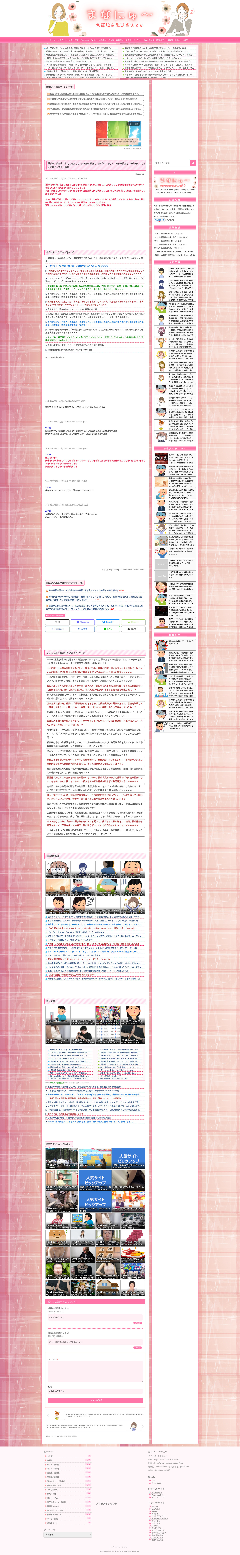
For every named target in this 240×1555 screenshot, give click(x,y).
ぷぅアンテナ (157, 1528)
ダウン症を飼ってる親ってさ (110, 1076)
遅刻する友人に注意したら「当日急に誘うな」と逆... (69, 1067)
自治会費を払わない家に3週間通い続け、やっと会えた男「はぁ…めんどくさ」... (80, 75)
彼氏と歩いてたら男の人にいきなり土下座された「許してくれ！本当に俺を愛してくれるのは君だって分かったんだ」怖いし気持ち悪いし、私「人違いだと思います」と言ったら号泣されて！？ (95, 688)
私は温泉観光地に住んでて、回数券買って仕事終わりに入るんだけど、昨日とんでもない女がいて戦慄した (93, 920)
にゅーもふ (156, 1523)
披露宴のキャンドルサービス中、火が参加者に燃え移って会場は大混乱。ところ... (80, 51)
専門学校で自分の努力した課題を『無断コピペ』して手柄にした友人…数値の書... (159, 65)
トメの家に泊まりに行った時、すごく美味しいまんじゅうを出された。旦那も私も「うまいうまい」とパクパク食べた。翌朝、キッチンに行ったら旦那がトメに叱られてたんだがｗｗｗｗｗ (95, 679)
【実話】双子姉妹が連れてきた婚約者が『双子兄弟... (119, 1064)
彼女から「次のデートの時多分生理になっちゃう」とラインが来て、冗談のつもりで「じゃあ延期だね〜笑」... (94, 936)
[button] (193, 163)
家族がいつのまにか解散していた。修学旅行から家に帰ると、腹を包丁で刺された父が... (85, 1087)
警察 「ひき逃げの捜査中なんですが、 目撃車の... (68, 1073)
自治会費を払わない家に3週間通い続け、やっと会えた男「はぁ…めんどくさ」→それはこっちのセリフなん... (94, 963)
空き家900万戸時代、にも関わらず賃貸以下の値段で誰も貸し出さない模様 (79, 1118)
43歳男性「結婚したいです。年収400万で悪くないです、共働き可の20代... (156, 48)
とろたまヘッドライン (160, 1518)
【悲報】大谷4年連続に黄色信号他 (63, 1070)
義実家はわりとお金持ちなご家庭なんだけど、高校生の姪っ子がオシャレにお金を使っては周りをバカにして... (94, 924)
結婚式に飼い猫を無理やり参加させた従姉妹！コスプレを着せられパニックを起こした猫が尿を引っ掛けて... (96, 104)
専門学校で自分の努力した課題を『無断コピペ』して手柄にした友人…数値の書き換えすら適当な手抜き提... (96, 114)
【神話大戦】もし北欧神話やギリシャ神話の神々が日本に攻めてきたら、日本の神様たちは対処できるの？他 (94, 1110)
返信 (138, 1323)
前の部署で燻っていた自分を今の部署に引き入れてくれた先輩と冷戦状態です (79, 48)
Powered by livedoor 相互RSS (57, 118)
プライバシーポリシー (120, 1547)
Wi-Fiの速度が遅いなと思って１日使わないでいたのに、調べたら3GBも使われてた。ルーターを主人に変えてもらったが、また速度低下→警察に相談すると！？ (94, 661)
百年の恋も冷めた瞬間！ (56, 615)
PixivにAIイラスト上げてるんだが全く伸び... (66, 1050)
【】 (183, 213)
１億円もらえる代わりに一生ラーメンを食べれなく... (69, 1053)
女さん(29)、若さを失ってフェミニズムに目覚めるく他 (148, 71)
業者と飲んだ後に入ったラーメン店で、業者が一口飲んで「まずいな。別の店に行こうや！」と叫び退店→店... (94, 979)
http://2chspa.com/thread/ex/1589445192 (127, 569)
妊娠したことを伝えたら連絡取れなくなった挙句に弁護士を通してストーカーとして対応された (88, 971)
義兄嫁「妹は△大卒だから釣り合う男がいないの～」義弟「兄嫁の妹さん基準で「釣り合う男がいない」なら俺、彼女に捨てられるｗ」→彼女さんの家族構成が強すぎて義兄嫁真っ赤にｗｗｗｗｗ (95, 779)
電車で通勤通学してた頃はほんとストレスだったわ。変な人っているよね (79, 959)
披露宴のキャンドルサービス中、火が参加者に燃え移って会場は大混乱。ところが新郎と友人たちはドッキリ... (94, 917)
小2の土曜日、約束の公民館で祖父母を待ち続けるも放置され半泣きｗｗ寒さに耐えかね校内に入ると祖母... (95, 109)
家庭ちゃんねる (157, 1540)
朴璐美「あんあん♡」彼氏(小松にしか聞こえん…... (119, 1073)
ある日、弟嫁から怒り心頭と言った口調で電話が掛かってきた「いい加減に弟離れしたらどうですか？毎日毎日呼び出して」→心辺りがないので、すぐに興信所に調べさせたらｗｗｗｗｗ (93, 788)
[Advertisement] (71, 138)
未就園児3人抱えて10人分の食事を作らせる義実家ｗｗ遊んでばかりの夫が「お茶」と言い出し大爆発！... (94, 99)
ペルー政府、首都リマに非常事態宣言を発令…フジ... (119, 1050)
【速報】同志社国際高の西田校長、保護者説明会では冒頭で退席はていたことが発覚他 (84, 1098)
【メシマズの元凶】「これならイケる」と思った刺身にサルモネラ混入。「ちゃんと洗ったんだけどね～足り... (94, 967)
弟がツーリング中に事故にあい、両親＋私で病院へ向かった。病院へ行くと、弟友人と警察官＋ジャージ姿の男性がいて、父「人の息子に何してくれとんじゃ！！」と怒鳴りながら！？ (95, 753)
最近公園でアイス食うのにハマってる (114, 1079)
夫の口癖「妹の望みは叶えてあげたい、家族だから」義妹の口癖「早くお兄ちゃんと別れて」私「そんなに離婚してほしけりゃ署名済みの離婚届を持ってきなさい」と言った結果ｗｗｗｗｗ (95, 670)
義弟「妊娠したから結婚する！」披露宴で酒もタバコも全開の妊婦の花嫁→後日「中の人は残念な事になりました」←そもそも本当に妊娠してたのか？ (95, 806)
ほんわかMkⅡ (157, 1492)
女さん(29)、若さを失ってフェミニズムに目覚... (67, 1058)
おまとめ (155, 1514)
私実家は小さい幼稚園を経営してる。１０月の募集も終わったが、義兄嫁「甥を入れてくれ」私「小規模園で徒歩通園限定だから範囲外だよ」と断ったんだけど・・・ (95, 744)
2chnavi (155, 1507)
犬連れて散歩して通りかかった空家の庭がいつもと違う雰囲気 (72, 71)
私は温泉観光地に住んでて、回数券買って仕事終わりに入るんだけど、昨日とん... (80, 55)
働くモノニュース (158, 1497)
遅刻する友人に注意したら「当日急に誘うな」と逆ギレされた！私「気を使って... (159, 68)
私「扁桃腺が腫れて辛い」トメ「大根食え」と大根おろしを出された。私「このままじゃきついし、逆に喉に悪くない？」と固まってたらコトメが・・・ (95, 696)
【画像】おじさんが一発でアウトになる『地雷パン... (69, 1061)
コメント (53, 1359)
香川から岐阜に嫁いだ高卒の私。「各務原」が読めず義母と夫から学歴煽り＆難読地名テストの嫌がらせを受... (94, 1094)
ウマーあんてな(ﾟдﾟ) (159, 1533)
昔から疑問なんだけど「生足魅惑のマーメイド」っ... (119, 1067)
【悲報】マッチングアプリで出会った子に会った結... (119, 1053)
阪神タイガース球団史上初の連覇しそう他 (65, 1114)
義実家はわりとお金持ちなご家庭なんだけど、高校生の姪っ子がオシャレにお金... (159, 55)
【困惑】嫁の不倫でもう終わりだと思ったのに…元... (69, 1055)
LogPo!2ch (156, 1509)
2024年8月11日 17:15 (55, 1311)
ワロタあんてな (157, 1537)
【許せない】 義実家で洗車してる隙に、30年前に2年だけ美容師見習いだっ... (157, 51)
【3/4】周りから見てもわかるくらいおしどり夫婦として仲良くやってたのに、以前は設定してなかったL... (92, 928)
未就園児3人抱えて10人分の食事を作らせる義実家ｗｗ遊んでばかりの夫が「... (158, 61)
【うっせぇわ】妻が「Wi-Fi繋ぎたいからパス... (117, 1070)
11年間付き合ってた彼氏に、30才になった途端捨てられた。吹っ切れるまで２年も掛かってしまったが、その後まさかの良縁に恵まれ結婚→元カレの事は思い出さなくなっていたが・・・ (95, 714)
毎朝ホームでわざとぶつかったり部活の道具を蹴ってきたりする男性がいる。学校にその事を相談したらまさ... (94, 944)
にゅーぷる (156, 1521)
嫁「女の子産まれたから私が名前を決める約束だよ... (69, 1076)
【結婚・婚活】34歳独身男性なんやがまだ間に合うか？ (71, 975)
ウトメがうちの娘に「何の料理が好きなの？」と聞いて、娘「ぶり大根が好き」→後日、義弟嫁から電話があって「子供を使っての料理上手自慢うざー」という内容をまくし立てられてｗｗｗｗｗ (95, 823)
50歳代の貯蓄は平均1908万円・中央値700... (66, 1064)
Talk (153, 1481)
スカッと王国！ (157, 1495)
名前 (50, 1387)
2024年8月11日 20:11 (55, 1336)
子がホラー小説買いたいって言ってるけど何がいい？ (68, 61)
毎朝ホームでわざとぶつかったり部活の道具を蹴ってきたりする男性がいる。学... (159, 75)
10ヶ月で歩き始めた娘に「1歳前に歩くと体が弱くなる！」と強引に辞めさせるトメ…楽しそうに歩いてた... (93, 948)
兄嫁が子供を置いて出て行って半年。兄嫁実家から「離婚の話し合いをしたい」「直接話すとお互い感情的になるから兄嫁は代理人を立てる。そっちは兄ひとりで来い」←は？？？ (95, 762)
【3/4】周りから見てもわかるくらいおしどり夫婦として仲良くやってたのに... (79, 58)
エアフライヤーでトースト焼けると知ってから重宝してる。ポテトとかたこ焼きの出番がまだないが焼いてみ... (94, 1106)
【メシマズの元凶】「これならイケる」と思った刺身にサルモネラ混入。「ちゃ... (80, 78)
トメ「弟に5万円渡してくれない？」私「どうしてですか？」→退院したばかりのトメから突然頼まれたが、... (94, 951)
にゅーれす (156, 1526)
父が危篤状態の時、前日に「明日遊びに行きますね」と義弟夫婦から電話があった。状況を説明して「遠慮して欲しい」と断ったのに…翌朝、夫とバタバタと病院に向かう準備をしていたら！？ (95, 705)
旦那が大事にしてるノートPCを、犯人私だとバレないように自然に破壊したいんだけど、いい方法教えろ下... (94, 1102)
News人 (155, 1511)
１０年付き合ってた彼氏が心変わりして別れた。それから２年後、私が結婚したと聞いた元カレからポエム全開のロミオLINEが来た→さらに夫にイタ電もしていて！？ (95, 832)
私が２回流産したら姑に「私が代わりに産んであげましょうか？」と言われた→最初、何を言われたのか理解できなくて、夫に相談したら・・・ (95, 771)
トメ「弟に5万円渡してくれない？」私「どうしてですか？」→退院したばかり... (80, 68)
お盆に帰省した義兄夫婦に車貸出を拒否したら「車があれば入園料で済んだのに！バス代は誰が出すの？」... (96, 94)
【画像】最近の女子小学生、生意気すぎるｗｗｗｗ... (119, 1058)
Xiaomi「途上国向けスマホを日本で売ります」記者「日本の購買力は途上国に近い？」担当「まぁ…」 (91, 1121)
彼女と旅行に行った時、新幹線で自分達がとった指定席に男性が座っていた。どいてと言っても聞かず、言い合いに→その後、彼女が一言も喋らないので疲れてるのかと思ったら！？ (95, 797)
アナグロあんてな (158, 1530)
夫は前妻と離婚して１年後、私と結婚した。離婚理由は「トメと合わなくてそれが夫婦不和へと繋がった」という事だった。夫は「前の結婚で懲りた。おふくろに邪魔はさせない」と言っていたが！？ (95, 815)
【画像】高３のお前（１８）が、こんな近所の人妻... (119, 1061)
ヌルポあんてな (157, 1535)
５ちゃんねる (157, 1483)
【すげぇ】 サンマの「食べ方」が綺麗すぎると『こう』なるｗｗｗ (153, 58)
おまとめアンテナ (158, 1516)
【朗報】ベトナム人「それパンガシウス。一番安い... (119, 1055)
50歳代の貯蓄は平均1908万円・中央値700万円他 (145, 78)
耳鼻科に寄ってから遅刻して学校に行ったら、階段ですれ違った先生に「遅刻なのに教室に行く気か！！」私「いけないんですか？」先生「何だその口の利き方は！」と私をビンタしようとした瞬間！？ (93, 734)
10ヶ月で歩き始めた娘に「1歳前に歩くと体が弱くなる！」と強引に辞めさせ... (79, 65)
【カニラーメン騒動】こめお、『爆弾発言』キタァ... (69, 1079)
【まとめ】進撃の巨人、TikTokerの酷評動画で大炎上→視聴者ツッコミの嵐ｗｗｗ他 (83, 1091)
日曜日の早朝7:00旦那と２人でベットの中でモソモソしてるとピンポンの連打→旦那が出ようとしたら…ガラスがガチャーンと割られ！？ (94, 723)
